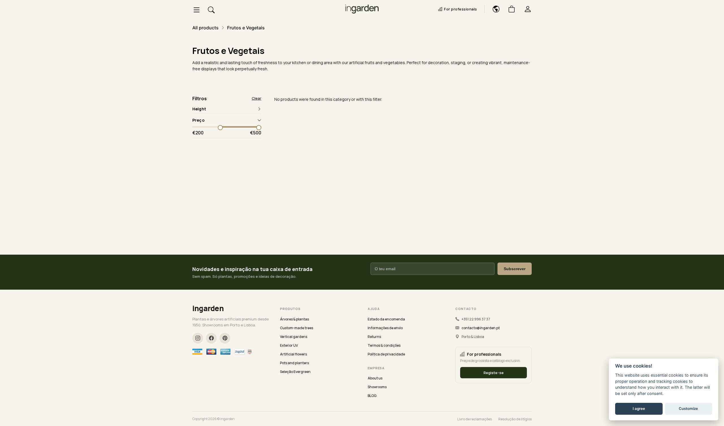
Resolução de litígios (515, 419)
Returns (374, 336)
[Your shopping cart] (509, 9)
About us (375, 378)
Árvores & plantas (294, 319)
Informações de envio (385, 327)
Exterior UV (289, 345)
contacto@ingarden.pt (481, 327)
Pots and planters (294, 363)
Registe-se (494, 372)
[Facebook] (211, 338)
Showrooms (377, 387)
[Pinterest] (224, 338)
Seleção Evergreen (295, 371)
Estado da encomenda (386, 319)
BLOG (372, 395)
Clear (256, 98)
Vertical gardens (293, 336)
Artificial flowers (293, 354)
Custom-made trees (296, 327)
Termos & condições (384, 345)
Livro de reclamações (474, 419)
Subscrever (514, 268)
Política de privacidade (386, 354)
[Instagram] (197, 338)
